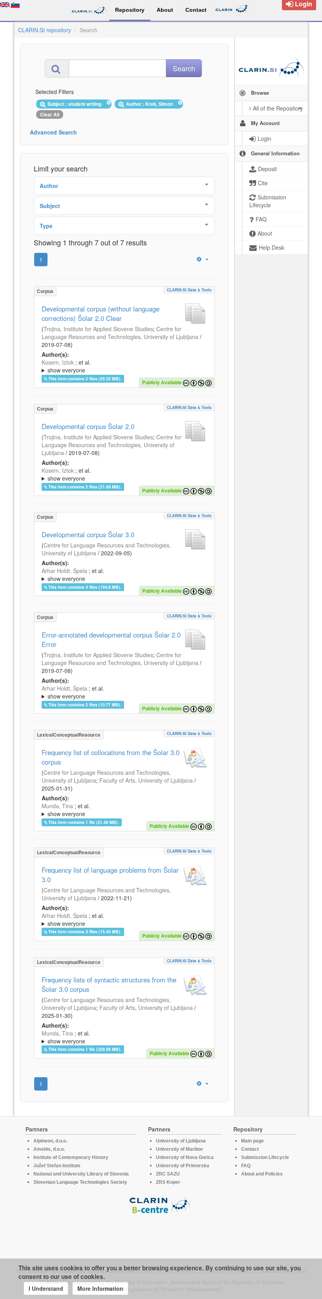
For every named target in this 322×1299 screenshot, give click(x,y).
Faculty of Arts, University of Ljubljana (146, 780)
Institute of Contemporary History (70, 1157)
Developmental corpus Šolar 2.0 (88, 426)
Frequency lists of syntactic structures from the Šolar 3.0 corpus (109, 984)
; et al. (66, 366)
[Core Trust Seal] (161, 1236)
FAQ (246, 1165)
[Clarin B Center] (161, 1204)
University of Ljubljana (181, 1141)
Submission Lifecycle (265, 1157)
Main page (252, 1141)
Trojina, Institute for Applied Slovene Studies (98, 329)
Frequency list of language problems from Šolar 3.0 (110, 874)
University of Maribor (179, 1149)
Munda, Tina (57, 806)
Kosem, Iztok (58, 362)
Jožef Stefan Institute (56, 1165)
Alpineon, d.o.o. (50, 1141)
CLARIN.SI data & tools (189, 290)
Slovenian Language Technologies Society (80, 1182)
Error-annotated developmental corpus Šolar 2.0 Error (111, 639)
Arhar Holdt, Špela (64, 571)
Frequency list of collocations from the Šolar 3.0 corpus (110, 757)
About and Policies (262, 1174)
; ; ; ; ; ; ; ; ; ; (119, 366)
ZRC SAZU (168, 1174)
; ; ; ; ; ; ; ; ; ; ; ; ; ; (124, 810)
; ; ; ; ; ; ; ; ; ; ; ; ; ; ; (124, 1037)
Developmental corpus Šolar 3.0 (88, 534)
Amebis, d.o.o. (49, 1149)
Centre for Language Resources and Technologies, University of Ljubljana (120, 333)
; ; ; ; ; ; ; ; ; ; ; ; (122, 474)
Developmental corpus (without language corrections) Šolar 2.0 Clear (100, 313)
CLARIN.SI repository (44, 30)
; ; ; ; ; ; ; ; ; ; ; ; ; (123, 574)
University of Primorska (182, 1165)
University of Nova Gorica (185, 1157)
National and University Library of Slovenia (81, 1174)
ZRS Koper (168, 1182)
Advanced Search (53, 132)
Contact (250, 1149)
